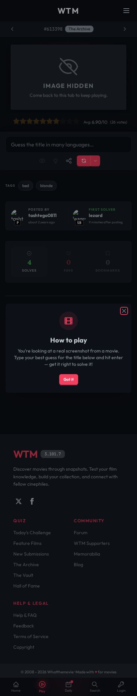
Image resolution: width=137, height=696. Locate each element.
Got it (69, 379)
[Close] (124, 311)
